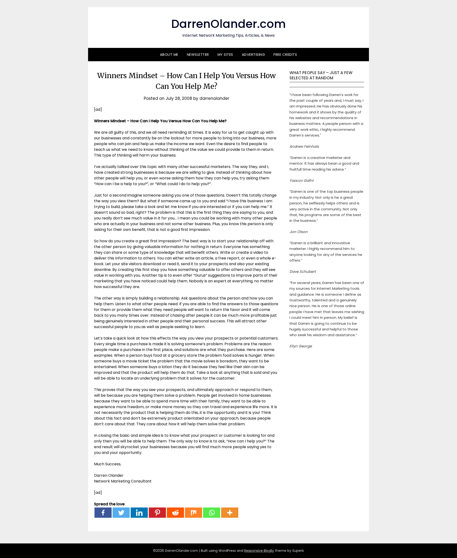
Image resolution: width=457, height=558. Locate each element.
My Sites (225, 54)
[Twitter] (121, 512)
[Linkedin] (139, 512)
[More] (229, 512)
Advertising (253, 54)
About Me (169, 54)
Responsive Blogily (259, 550)
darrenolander (214, 98)
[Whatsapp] (211, 512)
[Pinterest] (157, 512)
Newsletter (198, 54)
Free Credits (285, 54)
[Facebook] (103, 512)
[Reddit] (175, 512)
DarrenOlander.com (228, 24)
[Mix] (193, 512)
